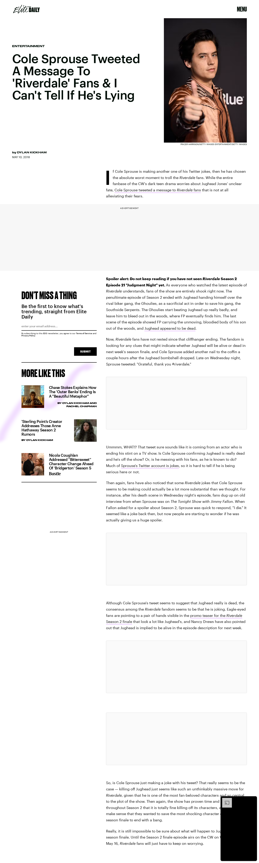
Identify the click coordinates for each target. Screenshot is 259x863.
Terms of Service (84, 333)
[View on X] (176, 403)
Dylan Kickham (32, 152)
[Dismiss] (252, 799)
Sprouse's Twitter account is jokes (150, 465)
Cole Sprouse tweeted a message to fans (158, 190)
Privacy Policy (28, 335)
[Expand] (225, 799)
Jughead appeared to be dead (169, 328)
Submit (85, 351)
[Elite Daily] (26, 9)
